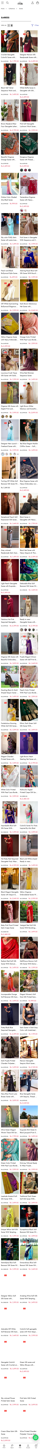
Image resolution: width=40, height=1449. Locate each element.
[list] (8, 25)
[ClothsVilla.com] (19, 3)
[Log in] (32, 2)
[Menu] (2, 2)
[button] (37, 2)
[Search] (7, 2)
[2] (12, 25)
